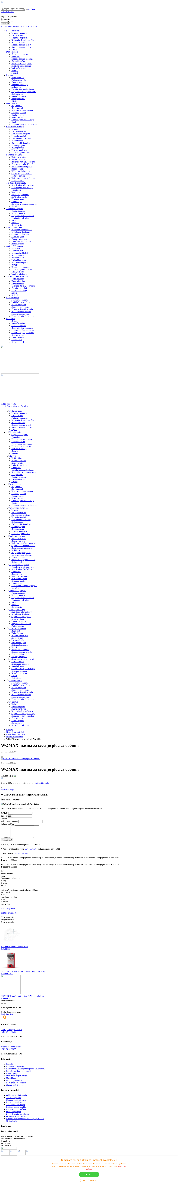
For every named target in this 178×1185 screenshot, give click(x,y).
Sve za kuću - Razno (20, 342)
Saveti (10, 26)
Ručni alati (15, 248)
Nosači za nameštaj (19, 290)
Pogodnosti (25, 26)
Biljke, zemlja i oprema (20, 171)
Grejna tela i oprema (19, 54)
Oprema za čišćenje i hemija (23, 330)
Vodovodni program (14, 208)
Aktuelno (17, 26)
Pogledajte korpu (8, 1014)
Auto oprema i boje (14, 227)
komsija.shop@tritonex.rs (11, 1029)
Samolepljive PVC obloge (22, 187)
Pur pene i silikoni (18, 131)
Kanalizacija (16, 225)
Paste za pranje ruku (19, 150)
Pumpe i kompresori (19, 239)
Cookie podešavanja (14, 1085)
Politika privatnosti (8, 913)
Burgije (14, 265)
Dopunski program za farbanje (23, 124)
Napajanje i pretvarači (20, 314)
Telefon (4, 818)
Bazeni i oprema (18, 159)
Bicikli (14, 321)
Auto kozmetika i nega (20, 232)
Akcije (4, 26)
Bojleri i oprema (18, 213)
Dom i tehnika (12, 52)
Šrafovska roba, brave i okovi (18, 276)
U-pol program (17, 237)
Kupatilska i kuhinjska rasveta (23, 91)
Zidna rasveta (17, 82)
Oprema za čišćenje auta (21, 234)
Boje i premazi (12, 103)
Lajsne (14, 49)
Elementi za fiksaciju (20, 281)
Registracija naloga (14, 1102)
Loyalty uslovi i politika (16, 1083)
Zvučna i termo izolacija (21, 138)
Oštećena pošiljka (13, 1112)
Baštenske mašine (18, 157)
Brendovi (34, 26)
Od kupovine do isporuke (16, 1095)
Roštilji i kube (17, 169)
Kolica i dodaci (17, 180)
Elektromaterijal (12, 297)
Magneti (14, 73)
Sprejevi (14, 122)
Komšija (9, 730)
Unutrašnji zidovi (18, 113)
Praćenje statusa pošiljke (16, 1107)
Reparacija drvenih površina (23, 40)
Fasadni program (18, 145)
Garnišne (15, 206)
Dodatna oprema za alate (21, 269)
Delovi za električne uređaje (22, 316)
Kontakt (9, 1064)
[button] (89, 1180)
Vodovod (15, 223)
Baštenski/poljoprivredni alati (23, 178)
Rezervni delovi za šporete (22, 328)
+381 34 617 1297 (8, 1032)
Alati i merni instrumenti (21, 311)
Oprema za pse (17, 335)
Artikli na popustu (8, 404)
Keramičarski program (20, 134)
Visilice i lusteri (17, 77)
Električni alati (17, 251)
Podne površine (12, 31)
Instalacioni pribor (18, 304)
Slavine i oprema (18, 211)
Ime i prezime (7, 816)
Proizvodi (5, 24)
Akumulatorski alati (19, 253)
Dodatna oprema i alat (20, 152)
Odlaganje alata (17, 272)
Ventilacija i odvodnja (20, 218)
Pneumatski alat (17, 258)
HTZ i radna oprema (19, 262)
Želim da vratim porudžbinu (17, 1114)
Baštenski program (14, 155)
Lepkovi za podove (19, 33)
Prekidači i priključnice (20, 302)
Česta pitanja (11, 1121)
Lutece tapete (16, 201)
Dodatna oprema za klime (22, 59)
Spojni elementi (17, 283)
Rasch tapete (16, 192)
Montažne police (18, 323)
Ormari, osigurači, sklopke (22, 309)
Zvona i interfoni (18, 61)
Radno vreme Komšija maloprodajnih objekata (25, 1069)
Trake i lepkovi (17, 337)
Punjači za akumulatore (21, 241)
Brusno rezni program (20, 267)
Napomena (6, 837)
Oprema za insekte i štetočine (23, 164)
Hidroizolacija (17, 141)
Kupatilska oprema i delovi (22, 216)
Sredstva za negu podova (21, 47)
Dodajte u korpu (7, 790)
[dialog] (89, 1170)
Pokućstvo (10, 318)
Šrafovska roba (17, 279)
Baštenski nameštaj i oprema (23, 162)
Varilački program (18, 260)
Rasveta (9, 75)
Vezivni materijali (18, 136)
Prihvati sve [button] (89, 1174)
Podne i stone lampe (19, 84)
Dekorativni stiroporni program (24, 204)
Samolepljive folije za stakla (22, 185)
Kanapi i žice (16, 340)
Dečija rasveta (17, 94)
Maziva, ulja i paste (19, 274)
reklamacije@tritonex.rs (11, 1047)
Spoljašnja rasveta (18, 96)
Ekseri (14, 293)
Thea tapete (16, 190)
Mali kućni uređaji (18, 68)
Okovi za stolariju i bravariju (23, 286)
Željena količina (8, 824)
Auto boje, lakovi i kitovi (21, 230)
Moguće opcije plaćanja (16, 1100)
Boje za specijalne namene (22, 110)
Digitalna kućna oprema (21, 66)
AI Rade (31, 9)
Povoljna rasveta (18, 99)
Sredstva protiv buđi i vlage (22, 120)
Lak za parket (17, 35)
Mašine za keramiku (14, 737)
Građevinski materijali (15, 127)
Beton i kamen (17, 117)
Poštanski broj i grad (9, 821)
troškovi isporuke (42, 783)
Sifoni (13, 220)
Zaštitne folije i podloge (21, 143)
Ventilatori (15, 56)
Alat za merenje (17, 255)
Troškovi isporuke (13, 1097)
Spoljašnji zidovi (18, 115)
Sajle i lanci (16, 295)
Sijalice (14, 101)
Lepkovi (14, 129)
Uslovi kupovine (8, 908)
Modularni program (19, 300)
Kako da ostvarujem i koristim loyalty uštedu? (25, 1119)
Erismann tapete (18, 199)
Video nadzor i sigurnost (21, 63)
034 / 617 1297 (7, 12)
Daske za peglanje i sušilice (22, 333)
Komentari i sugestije (15, 1066)
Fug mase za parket (19, 38)
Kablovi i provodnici (20, 307)
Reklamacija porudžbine (16, 1109)
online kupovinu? (21, 853)
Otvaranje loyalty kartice (16, 1116)
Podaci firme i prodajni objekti (18, 1071)
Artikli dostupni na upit (15, 1104)
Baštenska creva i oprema (21, 166)
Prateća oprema (17, 244)
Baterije (14, 70)
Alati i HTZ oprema (14, 246)
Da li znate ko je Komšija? (17, 1076)
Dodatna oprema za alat (21, 45)
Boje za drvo (16, 106)
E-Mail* (4, 813)
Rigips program (17, 148)
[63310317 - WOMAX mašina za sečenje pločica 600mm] (20, 758)
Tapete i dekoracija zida (16, 183)
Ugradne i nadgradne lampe (22, 89)
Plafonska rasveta (18, 80)
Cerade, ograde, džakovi (21, 173)
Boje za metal (17, 108)
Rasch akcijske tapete (20, 194)
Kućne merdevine (18, 325)
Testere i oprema (18, 176)
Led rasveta (16, 87)
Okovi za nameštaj (19, 288)
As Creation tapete (19, 197)
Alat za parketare (18, 42)
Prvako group (11, 1073)
